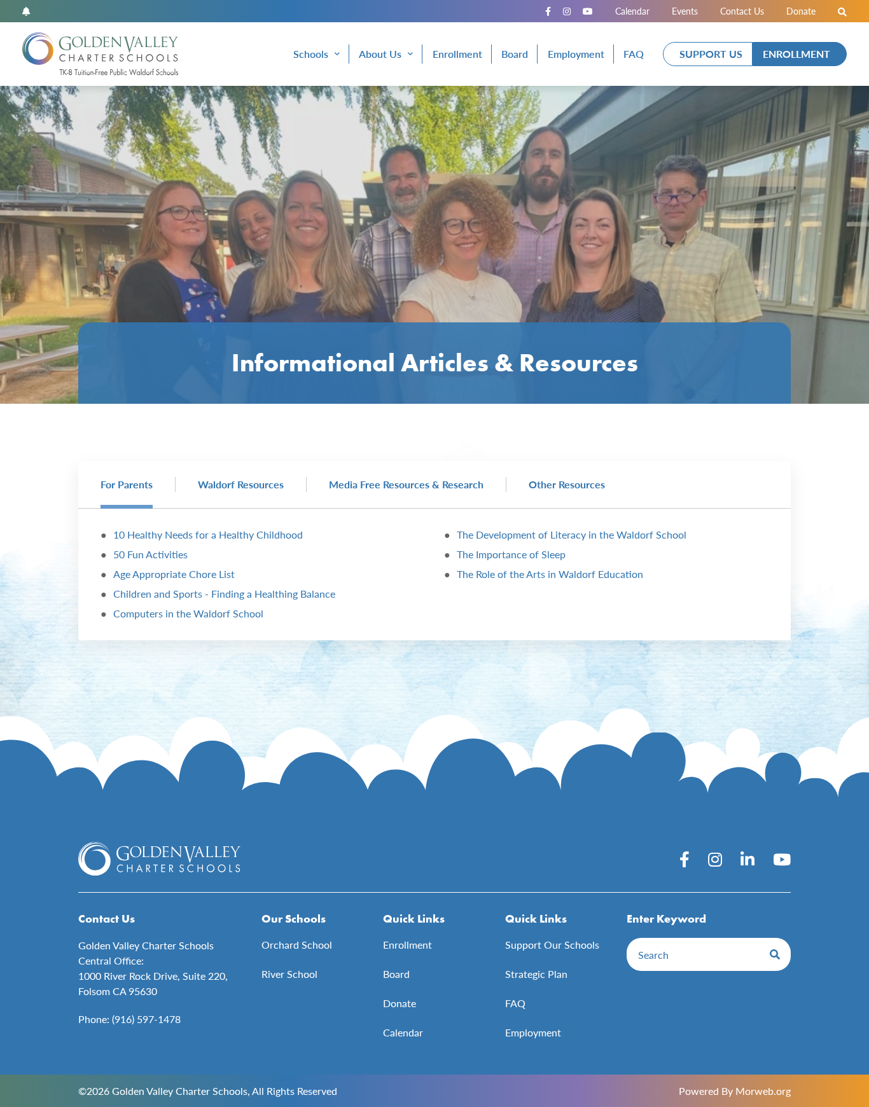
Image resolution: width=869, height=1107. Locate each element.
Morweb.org (763, 1090)
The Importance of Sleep (511, 554)
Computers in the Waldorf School (188, 613)
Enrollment (796, 53)
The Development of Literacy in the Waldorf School (571, 534)
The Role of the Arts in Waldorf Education (550, 574)
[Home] (100, 54)
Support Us (710, 53)
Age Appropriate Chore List (174, 574)
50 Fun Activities (150, 554)
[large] (684, 859)
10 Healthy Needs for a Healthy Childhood (208, 534)
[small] (548, 11)
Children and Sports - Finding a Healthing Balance (224, 593)
